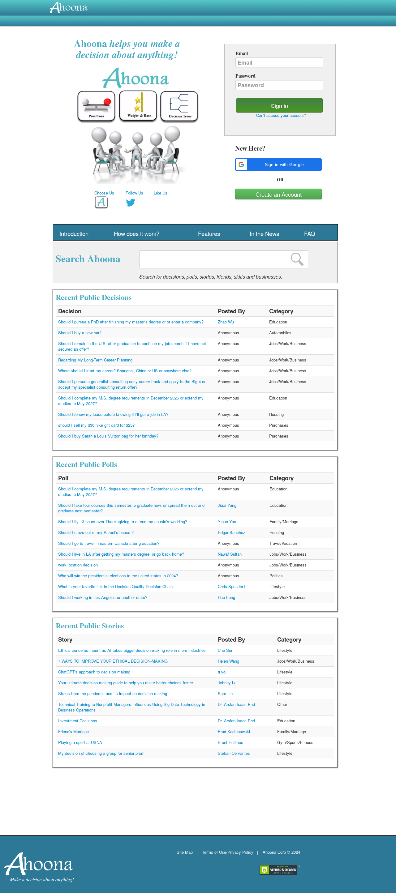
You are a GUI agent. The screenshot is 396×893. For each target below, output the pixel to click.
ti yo (222, 672)
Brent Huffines (230, 742)
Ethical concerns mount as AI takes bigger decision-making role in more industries (132, 650)
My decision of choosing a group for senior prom (101, 753)
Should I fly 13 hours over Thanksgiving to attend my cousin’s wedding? (122, 521)
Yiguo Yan (227, 521)
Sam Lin (225, 693)
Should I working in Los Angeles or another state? (102, 597)
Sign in (279, 105)
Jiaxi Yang (227, 505)
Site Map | (187, 852)
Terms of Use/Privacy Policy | (230, 852)
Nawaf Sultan (230, 554)
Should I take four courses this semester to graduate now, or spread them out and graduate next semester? (131, 508)
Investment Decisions (77, 721)
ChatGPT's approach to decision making (94, 672)
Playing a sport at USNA (80, 742)
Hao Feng (226, 597)
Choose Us (104, 193)
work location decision (78, 565)
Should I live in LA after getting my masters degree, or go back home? (121, 554)
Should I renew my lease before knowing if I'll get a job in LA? (113, 414)
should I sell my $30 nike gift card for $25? (96, 425)
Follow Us (134, 193)
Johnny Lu (227, 683)
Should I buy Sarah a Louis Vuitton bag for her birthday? (108, 436)
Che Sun (225, 650)
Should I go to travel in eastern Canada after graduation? (108, 543)
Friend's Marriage (73, 731)
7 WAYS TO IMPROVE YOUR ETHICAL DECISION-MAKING (113, 661)
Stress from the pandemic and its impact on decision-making (112, 693)
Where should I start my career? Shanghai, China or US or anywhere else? (125, 371)
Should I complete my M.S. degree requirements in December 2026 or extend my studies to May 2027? (131, 400)
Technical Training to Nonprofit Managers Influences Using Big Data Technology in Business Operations (131, 707)
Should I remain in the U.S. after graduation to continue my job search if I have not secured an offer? (132, 346)
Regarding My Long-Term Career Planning (95, 360)
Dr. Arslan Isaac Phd (236, 704)
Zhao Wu (226, 322)
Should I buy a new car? (79, 332)
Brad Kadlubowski (234, 731)
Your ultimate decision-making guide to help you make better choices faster (125, 683)
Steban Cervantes (234, 753)
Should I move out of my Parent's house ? (96, 532)
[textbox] (223, 259)
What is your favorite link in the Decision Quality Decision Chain (115, 586)
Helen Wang (228, 661)
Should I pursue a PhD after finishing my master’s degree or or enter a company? (131, 322)
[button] (278, 164)
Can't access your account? (281, 115)
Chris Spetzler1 (231, 586)
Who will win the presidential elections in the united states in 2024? (118, 576)
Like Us (160, 193)
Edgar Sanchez (231, 532)
